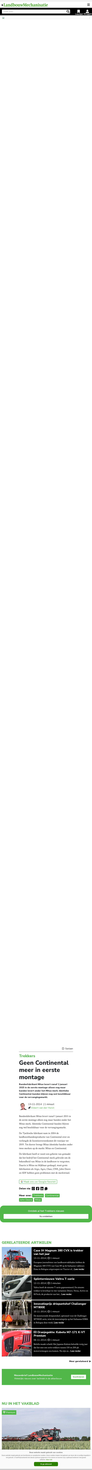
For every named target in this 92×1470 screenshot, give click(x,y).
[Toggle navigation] (88, 5)
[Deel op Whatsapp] (34, 1188)
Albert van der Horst (42, 1107)
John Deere (26, 1199)
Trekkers (38, 1195)
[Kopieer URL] (47, 1188)
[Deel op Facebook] (38, 1188)
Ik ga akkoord (46, 1464)
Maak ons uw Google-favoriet (40, 1181)
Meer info (49, 1460)
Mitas (38, 1199)
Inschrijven (78, 1376)
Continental (52, 1195)
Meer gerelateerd (79, 1361)
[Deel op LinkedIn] (42, 1188)
